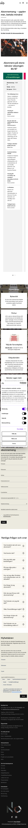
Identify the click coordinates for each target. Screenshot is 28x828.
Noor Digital (17, 821)
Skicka (3, 522)
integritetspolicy (7, 516)
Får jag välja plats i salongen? (10, 568)
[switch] (24, 413)
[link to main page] (2, 3)
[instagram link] (16, 817)
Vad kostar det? (9, 553)
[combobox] (14, 504)
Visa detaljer (20, 429)
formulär (19, 707)
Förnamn (3, 659)
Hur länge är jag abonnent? (9, 586)
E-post (2, 671)
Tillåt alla (14, 433)
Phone (1, 633)
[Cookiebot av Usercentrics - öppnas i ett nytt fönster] (20, 383)
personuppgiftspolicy (17, 691)
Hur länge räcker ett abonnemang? (10, 616)
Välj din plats (8, 347)
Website (2, 633)
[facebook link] (12, 817)
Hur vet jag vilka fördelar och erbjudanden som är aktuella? (12, 577)
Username (2, 633)
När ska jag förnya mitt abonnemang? (11, 594)
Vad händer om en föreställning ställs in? (11, 624)
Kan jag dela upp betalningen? (9, 560)
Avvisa (14, 443)
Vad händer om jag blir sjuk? (11, 602)
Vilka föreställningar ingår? (13, 609)
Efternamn (3, 665)
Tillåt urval (14, 438)
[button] (15, 275)
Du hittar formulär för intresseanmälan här (12, 33)
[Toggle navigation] (26, 3)
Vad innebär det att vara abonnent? (12, 546)
